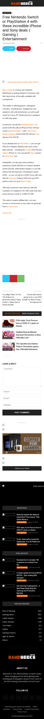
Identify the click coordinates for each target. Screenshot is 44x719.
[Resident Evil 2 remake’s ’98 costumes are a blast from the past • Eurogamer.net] (8, 563)
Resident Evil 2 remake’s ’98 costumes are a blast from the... (27, 562)
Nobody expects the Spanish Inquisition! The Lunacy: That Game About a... (28, 517)
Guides (5, 629)
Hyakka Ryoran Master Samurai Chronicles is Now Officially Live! (28, 335)
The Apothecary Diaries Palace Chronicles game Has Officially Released (27, 346)
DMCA (35, 707)
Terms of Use (22, 712)
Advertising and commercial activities (18, 707)
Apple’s (5, 153)
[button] (40, 3)
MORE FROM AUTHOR (30, 313)
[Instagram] (12, 697)
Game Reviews (8, 622)
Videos (5, 640)
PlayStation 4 (17, 131)
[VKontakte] (31, 697)
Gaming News (7, 326)
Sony (37, 134)
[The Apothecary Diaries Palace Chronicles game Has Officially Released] (8, 346)
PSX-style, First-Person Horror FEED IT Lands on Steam (27, 323)
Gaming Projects (9, 633)
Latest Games (14, 9)
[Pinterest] (18, 697)
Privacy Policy (17, 709)
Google (28, 150)
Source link (6, 213)
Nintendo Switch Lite (29, 125)
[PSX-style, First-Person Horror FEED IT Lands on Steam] (8, 323)
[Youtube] (38, 697)
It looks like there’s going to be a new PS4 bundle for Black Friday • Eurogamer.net (32, 298)
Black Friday (7, 90)
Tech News (6, 625)
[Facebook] (5, 697)
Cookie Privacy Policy (31, 709)
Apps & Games (22, 544)
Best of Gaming (22, 567)
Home (4, 9)
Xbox (32, 153)
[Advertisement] (22, 242)
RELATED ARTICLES (12, 313)
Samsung (13, 178)
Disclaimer (7, 709)
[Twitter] (25, 697)
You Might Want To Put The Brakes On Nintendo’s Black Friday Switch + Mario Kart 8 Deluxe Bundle (11, 299)
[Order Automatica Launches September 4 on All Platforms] (8, 542)
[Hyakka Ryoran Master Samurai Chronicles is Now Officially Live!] (8, 335)
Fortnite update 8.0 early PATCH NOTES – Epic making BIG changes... (29, 575)
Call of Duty (9, 156)
